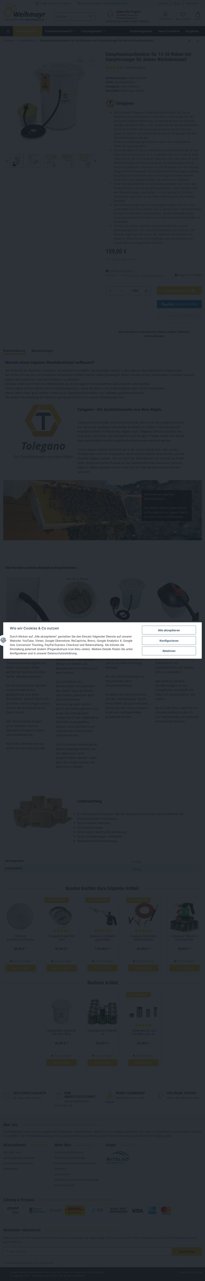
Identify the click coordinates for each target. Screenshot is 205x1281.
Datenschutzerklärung (62, 653)
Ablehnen (169, 651)
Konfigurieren (169, 640)
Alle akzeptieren (169, 630)
